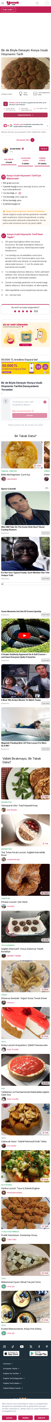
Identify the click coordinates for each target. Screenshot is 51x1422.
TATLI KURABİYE (8, 945)
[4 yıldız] (27, 311)
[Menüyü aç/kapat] (2, 3)
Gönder (29, 415)
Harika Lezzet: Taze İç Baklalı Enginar (20, 1188)
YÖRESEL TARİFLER (9, 471)
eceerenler (15, 148)
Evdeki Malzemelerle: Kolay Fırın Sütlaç (21, 1329)
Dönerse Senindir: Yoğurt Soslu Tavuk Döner (24, 998)
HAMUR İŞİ (5, 898)
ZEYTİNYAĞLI (6, 1185)
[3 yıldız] (23, 311)
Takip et (44, 149)
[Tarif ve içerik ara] (37, 3)
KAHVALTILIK (6, 802)
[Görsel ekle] (45, 402)
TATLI (3, 1042)
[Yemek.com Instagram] (4, 1346)
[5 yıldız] (31, 311)
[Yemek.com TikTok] (13, 1346)
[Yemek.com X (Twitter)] (31, 1346)
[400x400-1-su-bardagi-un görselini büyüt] (20, 193)
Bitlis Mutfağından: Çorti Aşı (15, 474)
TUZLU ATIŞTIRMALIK (10, 1232)
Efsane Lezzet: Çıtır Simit (14, 902)
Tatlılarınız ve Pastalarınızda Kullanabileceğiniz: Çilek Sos (25, 1093)
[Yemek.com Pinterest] (47, 1346)
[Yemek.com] (13, 3)
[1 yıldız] (15, 311)
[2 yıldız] (19, 311)
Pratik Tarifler (8, 10)
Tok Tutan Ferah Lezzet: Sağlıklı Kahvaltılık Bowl (23, 853)
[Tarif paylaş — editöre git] (25, 333)
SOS (3, 1088)
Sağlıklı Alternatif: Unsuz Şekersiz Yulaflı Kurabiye (22, 950)
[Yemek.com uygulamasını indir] (11, 1353)
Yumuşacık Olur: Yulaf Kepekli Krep (19, 805)
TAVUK (4, 995)
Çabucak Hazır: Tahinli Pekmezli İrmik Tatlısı (24, 1141)
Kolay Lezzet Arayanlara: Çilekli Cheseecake (24, 1045)
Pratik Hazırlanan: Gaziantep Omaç (19, 1235)
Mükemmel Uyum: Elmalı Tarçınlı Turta (21, 1282)
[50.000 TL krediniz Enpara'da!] (25, 368)
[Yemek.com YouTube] (22, 1346)
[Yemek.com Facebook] (39, 1346)
